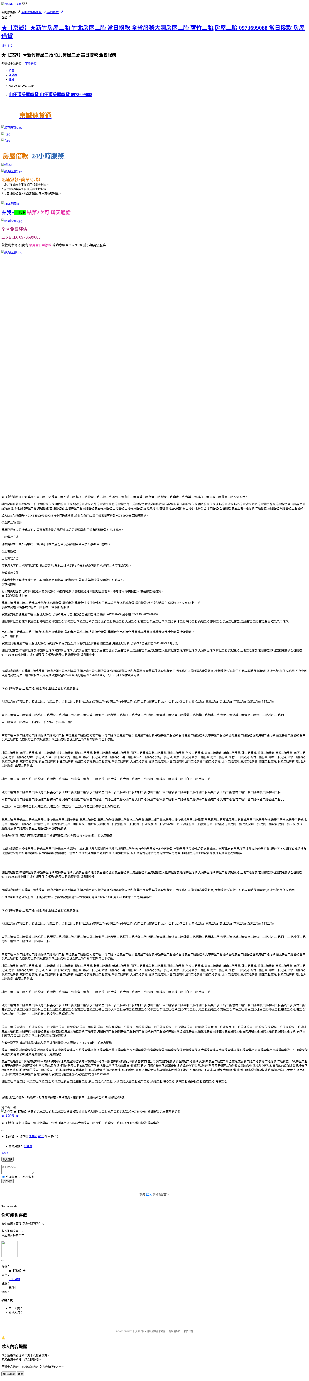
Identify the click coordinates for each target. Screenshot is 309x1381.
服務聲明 (188, 1331)
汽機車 (28, 1146)
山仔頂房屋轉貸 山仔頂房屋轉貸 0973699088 (50, 94)
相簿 (11, 70)
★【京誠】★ (10, 1115)
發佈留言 (7, 1181)
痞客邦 (33, 1136)
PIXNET (128, 1331)
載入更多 (7, 1159)
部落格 (13, 75)
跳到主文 (7, 45)
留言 (41, 1136)
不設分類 (30, 63)
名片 (11, 79)
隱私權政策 (174, 1331)
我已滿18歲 (9, 1374)
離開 (20, 1374)
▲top (4, 1152)
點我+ (36, 212)
